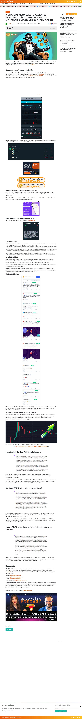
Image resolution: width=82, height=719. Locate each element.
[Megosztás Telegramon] (10, 28)
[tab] (63, 14)
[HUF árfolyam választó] (80, 6)
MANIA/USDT (44, 446)
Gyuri (69, 28)
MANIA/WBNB (37, 446)
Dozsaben (70, 20)
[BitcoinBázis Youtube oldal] (72, 1)
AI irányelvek (28, 708)
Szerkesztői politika (18, 708)
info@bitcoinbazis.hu (8, 711)
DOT (55, 6)
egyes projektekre (31, 64)
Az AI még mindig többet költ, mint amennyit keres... (68, 48)
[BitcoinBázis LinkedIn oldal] (74, 1)
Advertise (52, 3)
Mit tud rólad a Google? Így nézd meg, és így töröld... (67, 17)
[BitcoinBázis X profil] (67, 1)
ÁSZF (24, 708)
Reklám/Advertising (40, 708)
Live (3, 3)
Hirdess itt (38, 94)
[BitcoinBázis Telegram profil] (76, 1)
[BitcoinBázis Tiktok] (78, 1)
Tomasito (70, 45)
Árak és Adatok (14, 3)
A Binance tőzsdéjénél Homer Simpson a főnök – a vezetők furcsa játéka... (68, 42)
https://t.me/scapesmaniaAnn (20, 580)
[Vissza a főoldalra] (7, 1)
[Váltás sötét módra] (80, 1)
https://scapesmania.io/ (15, 575)
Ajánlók (36, 3)
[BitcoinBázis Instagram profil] (69, 1)
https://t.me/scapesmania (15, 578)
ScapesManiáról (31, 220)
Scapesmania (9, 629)
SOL (10, 6)
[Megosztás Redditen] (13, 28)
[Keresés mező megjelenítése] (80, 4)
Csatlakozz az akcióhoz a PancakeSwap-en (24, 446)
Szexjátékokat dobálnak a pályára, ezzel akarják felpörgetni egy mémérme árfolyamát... (67, 25)
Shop (46, 3)
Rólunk (33, 708)
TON (43, 6)
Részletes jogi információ (27, 590)
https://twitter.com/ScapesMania (16, 577)
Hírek (6, 3)
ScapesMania (41, 74)
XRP (21, 6)
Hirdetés (7, 11)
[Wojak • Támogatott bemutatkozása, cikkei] (6, 24)
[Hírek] (52, 24)
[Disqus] (41, 657)
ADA (32, 6)
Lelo (69, 37)
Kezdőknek (22, 3)
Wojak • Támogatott (11, 23)
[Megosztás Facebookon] (7, 28)
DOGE (66, 6)
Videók (41, 3)
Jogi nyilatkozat (11, 708)
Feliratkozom (60, 711)
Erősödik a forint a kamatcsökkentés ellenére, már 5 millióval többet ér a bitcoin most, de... (68, 34)
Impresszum (4, 708)
